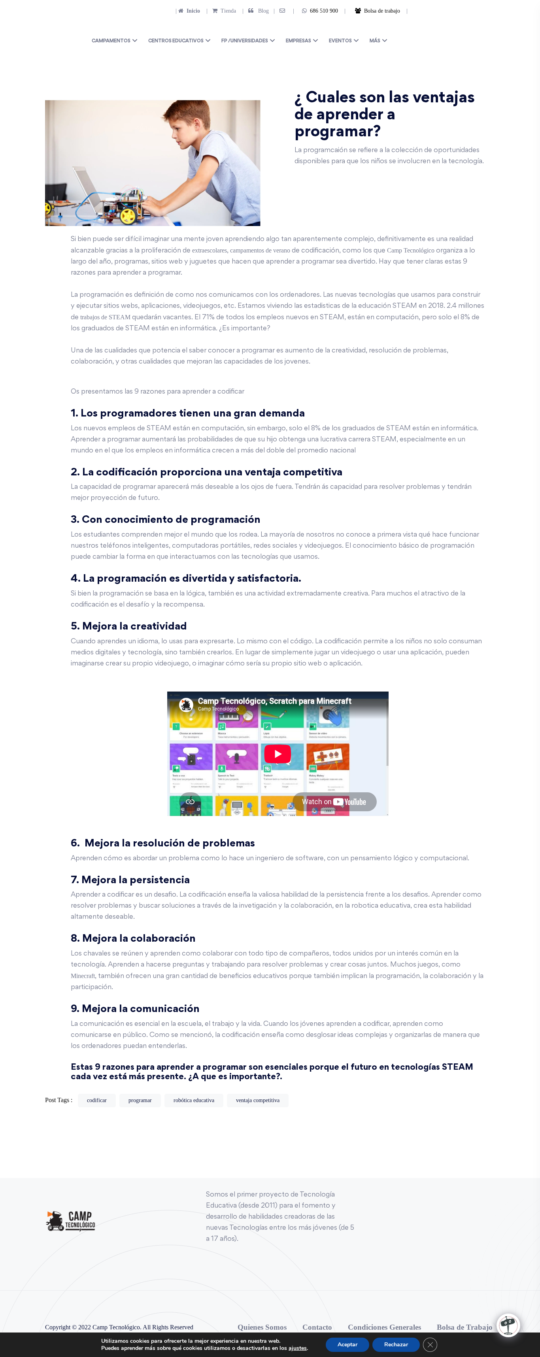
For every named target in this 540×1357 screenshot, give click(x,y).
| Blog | (258, 11)
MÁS (375, 41)
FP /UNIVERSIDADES (244, 41)
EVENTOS (340, 41)
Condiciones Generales (384, 1327)
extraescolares (209, 250)
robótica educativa (194, 1100)
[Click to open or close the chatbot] (508, 1325)
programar (140, 1100)
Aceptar (347, 1344)
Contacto (317, 1327)
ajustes (298, 1348)
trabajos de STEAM (105, 317)
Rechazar (396, 1344)
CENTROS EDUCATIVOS (176, 41)
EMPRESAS (298, 41)
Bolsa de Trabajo (465, 1327)
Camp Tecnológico (411, 250)
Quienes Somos (262, 1327)
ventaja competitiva (257, 1100)
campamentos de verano (260, 250)
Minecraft (83, 976)
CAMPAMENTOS (111, 41)
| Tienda (219, 11)
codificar (97, 1100)
